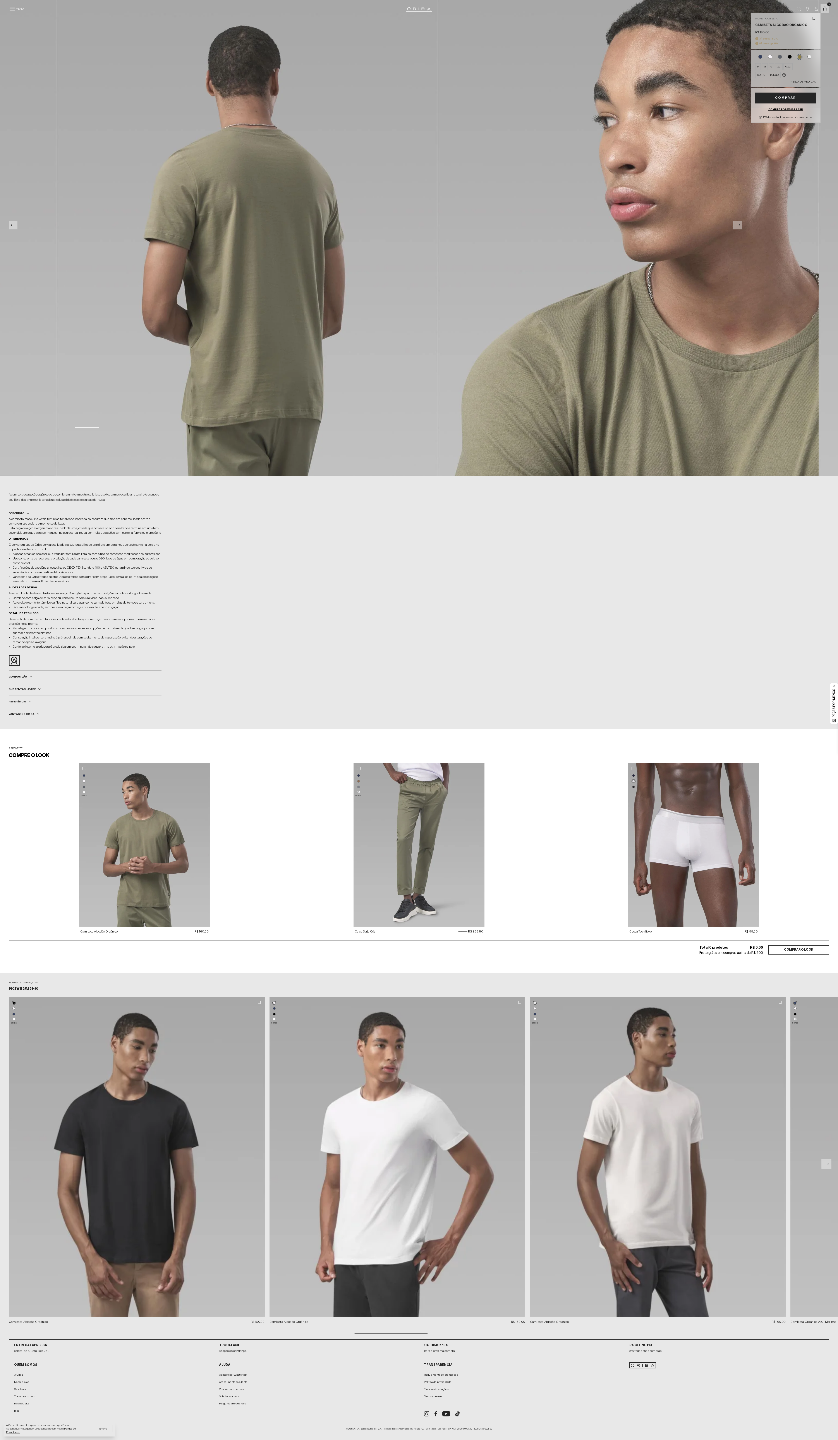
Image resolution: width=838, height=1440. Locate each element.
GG (779, 66)
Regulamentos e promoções (441, 1374)
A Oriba (18, 1374)
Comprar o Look (798, 949)
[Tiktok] (457, 1413)
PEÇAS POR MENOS (834, 703)
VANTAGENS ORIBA (21, 714)
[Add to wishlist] (814, 18)
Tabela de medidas (802, 81)
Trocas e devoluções (436, 1389)
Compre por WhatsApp (785, 109)
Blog (16, 1410)
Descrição (16, 513)
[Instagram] (426, 1413)
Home (759, 18)
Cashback (20, 1389)
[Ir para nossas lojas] (807, 8)
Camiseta (771, 18)
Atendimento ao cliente (233, 1381)
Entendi (103, 1428)
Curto (761, 74)
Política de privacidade (437, 1381)
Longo (774, 74)
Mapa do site (21, 1403)
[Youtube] (446, 1413)
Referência (17, 701)
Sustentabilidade (22, 689)
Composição (18, 676)
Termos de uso (433, 1396)
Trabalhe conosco (24, 1396)
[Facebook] (435, 1413)
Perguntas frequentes (232, 1403)
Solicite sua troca (229, 1396)
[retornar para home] (419, 9)
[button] (84, 775)
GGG (788, 66)
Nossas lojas (21, 1381)
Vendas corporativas (231, 1389)
